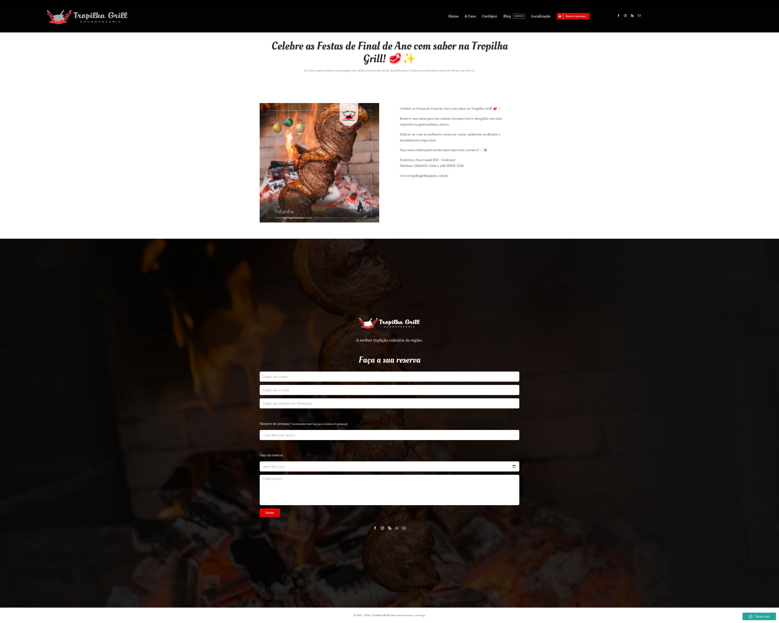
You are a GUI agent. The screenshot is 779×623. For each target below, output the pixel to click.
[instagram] (625, 15)
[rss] (632, 15)
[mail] (639, 15)
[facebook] (618, 15)
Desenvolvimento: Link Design (411, 615)
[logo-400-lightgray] (87, 10)
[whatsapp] (396, 528)
